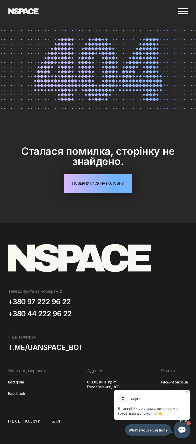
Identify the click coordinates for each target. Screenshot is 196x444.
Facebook (16, 393)
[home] (23, 11)
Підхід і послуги (24, 421)
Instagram (16, 382)
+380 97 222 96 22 (39, 302)
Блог (56, 421)
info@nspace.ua (174, 382)
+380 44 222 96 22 (40, 314)
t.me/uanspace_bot (45, 348)
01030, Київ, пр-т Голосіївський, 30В (103, 384)
